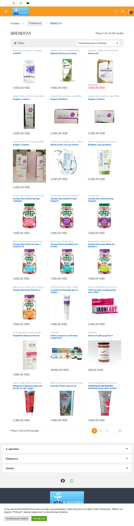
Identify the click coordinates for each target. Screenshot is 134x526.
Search (116, 11)
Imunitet (66, 195)
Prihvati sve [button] (39, 518)
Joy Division (55, 142)
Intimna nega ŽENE (35, 96)
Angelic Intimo (19, 96)
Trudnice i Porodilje (33, 50)
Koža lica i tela (31, 195)
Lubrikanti (66, 142)
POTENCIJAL (112, 50)
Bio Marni (92, 332)
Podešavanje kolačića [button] (17, 518)
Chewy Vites (18, 195)
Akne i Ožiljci (72, 287)
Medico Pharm (57, 50)
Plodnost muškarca (97, 50)
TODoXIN (54, 332)
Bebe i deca (18, 50)
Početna (15, 23)
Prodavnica (35, 23)
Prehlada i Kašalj (72, 50)
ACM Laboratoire (58, 287)
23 (120, 430)
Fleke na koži (35, 332)
